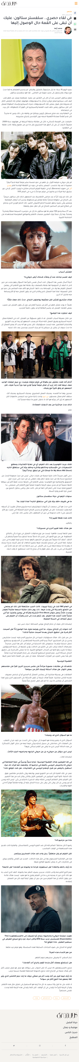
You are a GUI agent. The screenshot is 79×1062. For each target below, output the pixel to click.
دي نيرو (46, 397)
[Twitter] (75, 18)
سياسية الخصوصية (39, 1057)
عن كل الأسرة (64, 1055)
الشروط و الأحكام (16, 1055)
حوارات (36, 998)
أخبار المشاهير (46, 998)
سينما (56, 998)
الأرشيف (44, 1055)
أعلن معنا (53, 1055)
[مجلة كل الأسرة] (39, 1015)
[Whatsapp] (75, 24)
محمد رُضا (58, 28)
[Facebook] (75, 13)
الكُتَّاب (27, 1055)
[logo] (9, 3)
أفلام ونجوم (66, 998)
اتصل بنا (35, 1055)
